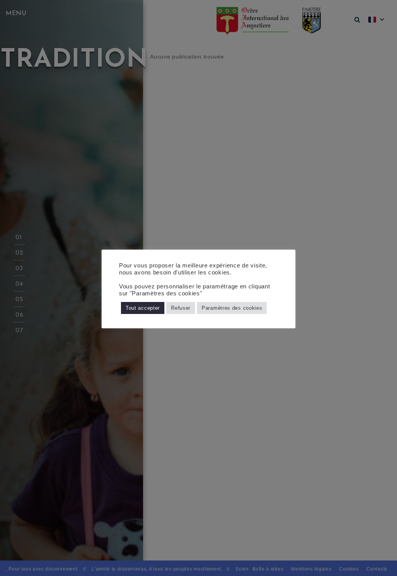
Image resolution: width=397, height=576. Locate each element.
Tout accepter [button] (143, 308)
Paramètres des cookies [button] (232, 308)
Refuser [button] (180, 308)
